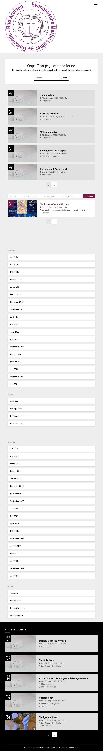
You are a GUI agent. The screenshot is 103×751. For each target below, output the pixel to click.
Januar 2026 (15, 287)
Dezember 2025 (17, 294)
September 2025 (17, 309)
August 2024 (15, 354)
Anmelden (14, 401)
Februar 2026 (16, 279)
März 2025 (14, 339)
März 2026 (14, 272)
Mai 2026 (14, 264)
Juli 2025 (14, 317)
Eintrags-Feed (16, 408)
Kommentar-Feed (17, 416)
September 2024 (17, 347)
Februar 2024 (16, 362)
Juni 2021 (14, 384)
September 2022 (17, 377)
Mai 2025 (14, 324)
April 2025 (14, 332)
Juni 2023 (14, 369)
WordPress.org (16, 423)
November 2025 (17, 302)
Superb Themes (75, 747)
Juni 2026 (14, 257)
